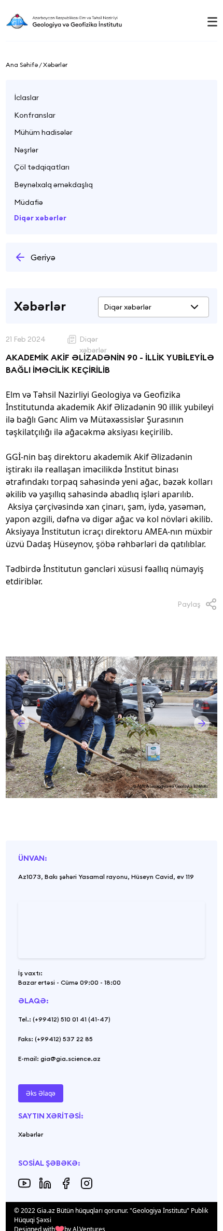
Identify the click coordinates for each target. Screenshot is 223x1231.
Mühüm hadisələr (43, 132)
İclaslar (26, 97)
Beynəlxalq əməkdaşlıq (53, 184)
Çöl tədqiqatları (41, 167)
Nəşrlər (26, 150)
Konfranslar (34, 115)
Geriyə (43, 257)
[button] (21, 723)
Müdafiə (28, 202)
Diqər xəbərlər (40, 217)
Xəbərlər (30, 1134)
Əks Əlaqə (40, 1093)
